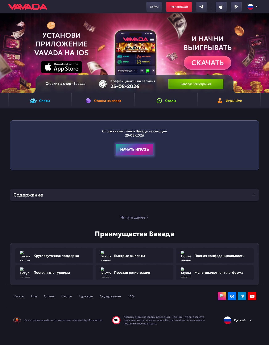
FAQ (131, 296)
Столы (49, 296)
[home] (27, 7)
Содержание (110, 296)
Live (34, 296)
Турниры (86, 296)
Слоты (18, 296)
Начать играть (134, 149)
